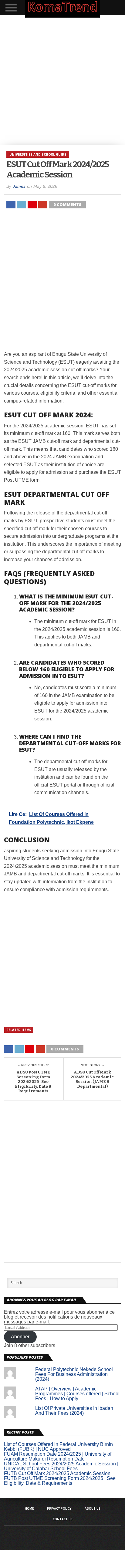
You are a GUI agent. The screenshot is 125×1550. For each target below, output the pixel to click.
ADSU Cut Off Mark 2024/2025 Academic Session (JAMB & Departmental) (92, 1079)
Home (29, 1508)
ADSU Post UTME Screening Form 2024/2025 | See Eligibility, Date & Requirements (33, 1081)
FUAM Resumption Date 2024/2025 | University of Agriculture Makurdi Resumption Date (57, 1456)
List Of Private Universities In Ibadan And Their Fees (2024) (74, 1411)
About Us (92, 1508)
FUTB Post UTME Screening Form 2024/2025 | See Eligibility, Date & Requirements (60, 1481)
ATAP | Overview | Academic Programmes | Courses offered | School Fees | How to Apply (77, 1393)
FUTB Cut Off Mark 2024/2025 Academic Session (57, 1473)
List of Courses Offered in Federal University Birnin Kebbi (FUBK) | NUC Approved (58, 1447)
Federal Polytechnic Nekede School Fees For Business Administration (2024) (74, 1374)
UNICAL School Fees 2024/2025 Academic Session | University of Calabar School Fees (61, 1466)
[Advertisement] (62, 80)
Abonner (20, 1336)
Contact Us (63, 1519)
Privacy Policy (59, 1508)
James (19, 186)
